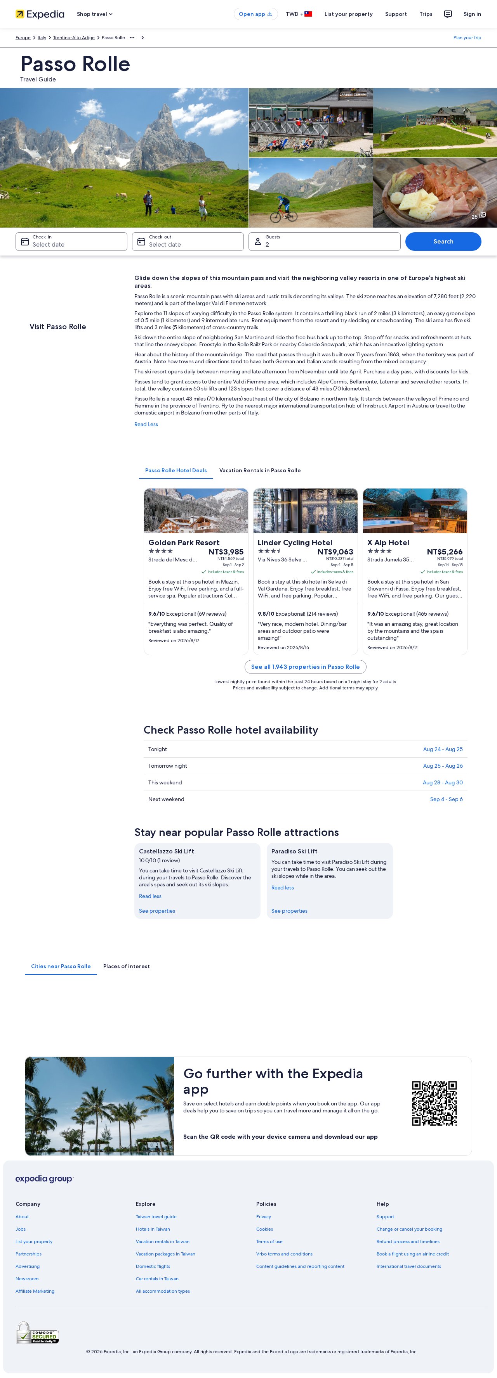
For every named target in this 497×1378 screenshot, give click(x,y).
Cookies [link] (264, 1229)
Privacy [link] (263, 1217)
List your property (349, 13)
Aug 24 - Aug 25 (443, 749)
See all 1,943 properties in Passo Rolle (305, 666)
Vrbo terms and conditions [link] (284, 1254)
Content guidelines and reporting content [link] (300, 1266)
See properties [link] (157, 910)
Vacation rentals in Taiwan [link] (162, 1241)
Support (396, 13)
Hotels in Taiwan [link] (153, 1229)
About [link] (22, 1217)
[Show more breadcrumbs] (132, 38)
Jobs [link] (21, 1229)
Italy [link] (42, 38)
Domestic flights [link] (153, 1266)
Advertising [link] (28, 1266)
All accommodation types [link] (163, 1291)
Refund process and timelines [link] (408, 1241)
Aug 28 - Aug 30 (443, 782)
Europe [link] (23, 38)
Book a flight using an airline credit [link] (413, 1254)
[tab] (176, 470)
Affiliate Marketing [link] (35, 1291)
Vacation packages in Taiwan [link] (165, 1254)
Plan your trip (467, 38)
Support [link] (385, 1217)
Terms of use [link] (269, 1241)
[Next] (477, 881)
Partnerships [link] (29, 1254)
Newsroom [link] (27, 1279)
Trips (426, 13)
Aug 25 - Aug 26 (443, 765)
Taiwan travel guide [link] (156, 1217)
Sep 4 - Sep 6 (446, 799)
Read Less (146, 424)
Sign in (472, 13)
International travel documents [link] (409, 1266)
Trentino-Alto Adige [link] (74, 38)
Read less (150, 896)
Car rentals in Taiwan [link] (157, 1279)
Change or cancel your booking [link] (409, 1229)
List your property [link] (34, 1241)
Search (444, 241)
